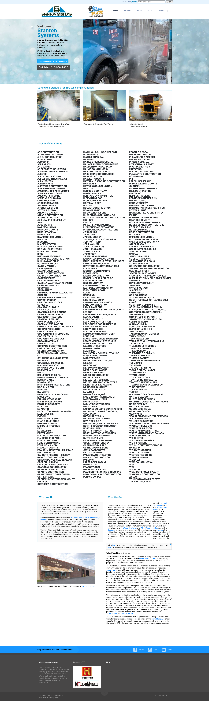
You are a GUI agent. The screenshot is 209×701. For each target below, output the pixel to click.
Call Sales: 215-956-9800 (53, 67)
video (155, 528)
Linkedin (169, 649)
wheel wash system (147, 558)
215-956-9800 (88, 586)
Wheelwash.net (127, 613)
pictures (160, 530)
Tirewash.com (112, 613)
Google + (155, 649)
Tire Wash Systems (128, 528)
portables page (158, 619)
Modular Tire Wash (160, 508)
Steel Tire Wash (160, 504)
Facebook (141, 649)
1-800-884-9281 (161, 695)
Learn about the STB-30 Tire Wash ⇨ (53, 61)
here (114, 545)
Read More (59, 106)
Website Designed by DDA (48, 697)
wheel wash (111, 570)
